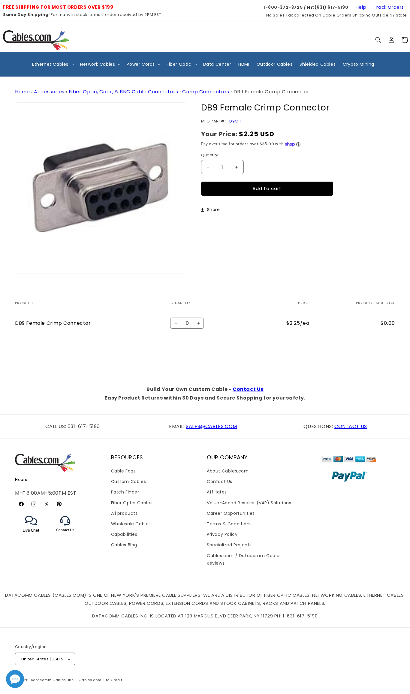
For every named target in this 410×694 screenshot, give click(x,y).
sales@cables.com (211, 426)
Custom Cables (128, 481)
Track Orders (389, 7)
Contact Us (248, 389)
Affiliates (217, 492)
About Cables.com (228, 471)
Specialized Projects (229, 545)
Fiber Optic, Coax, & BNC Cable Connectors (123, 91)
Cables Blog (124, 545)
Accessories (49, 91)
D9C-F (235, 121)
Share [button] (213, 210)
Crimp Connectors (205, 91)
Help (361, 7)
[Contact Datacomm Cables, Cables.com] (65, 535)
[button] (378, 40)
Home (22, 91)
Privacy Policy (222, 534)
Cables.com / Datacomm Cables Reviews (244, 559)
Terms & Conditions (229, 524)
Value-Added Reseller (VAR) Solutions (249, 503)
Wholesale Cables (131, 524)
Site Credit (112, 680)
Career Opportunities (231, 513)
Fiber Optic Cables (132, 503)
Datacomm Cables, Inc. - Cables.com (66, 680)
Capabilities (124, 534)
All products (124, 513)
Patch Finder (125, 492)
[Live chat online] (15, 679)
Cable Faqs (123, 471)
